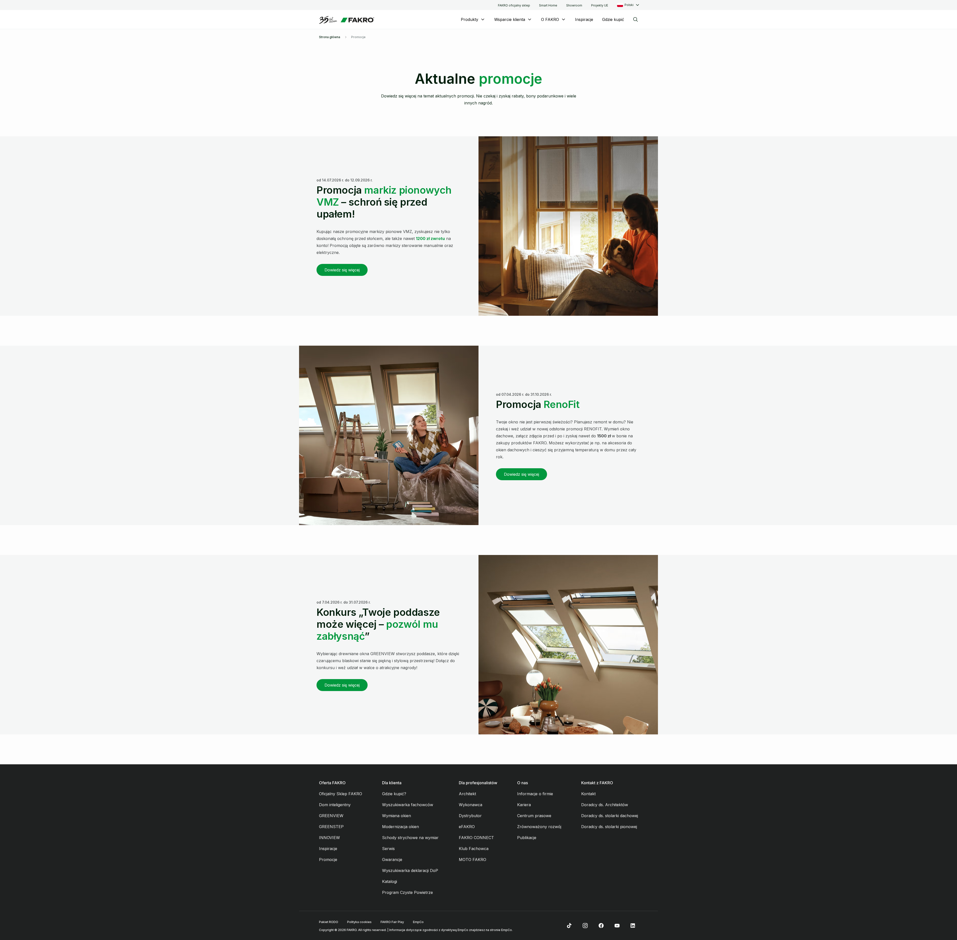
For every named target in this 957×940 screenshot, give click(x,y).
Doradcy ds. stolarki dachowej (609, 815)
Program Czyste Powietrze (407, 892)
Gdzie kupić (613, 19)
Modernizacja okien (400, 826)
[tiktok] (569, 926)
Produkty (469, 19)
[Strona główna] (346, 20)
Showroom (574, 5)
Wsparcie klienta (509, 19)
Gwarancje (392, 859)
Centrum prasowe (534, 815)
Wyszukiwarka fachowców (407, 804)
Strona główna (329, 37)
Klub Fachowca (473, 848)
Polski (629, 5)
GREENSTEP (331, 826)
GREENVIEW (331, 815)
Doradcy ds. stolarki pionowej (609, 826)
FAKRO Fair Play (392, 922)
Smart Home (548, 5)
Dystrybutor (470, 815)
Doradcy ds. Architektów (604, 804)
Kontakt (588, 793)
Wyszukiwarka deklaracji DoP (410, 870)
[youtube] (617, 926)
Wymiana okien (396, 815)
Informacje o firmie (535, 793)
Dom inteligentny (335, 804)
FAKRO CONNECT (476, 837)
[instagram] (585, 926)
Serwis (388, 848)
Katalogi (389, 881)
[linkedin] (633, 926)
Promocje (328, 859)
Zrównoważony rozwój (539, 826)
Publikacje (526, 837)
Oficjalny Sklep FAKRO (340, 793)
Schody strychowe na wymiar (410, 837)
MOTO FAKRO (472, 859)
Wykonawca (470, 804)
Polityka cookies (359, 922)
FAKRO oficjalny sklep (514, 5)
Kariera (524, 804)
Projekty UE (599, 5)
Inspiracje (584, 19)
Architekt (467, 793)
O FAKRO (550, 19)
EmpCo (418, 922)
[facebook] (601, 926)
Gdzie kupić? (394, 793)
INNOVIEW (329, 837)
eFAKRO (467, 826)
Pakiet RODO (328, 922)
